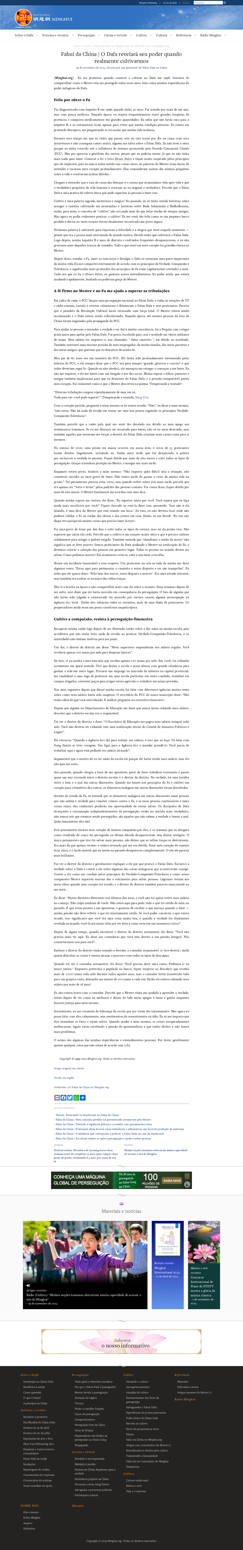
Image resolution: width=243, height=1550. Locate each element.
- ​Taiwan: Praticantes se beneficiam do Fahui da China (86, 1115)
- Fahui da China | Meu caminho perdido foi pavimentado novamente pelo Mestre (102, 1119)
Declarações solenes (86, 1495)
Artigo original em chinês (69, 1068)
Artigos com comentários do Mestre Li (148, 1445)
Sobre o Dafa (24, 35)
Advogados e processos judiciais (93, 1489)
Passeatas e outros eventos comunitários (38, 1451)
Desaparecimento (85, 1419)
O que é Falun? (32, 1397)
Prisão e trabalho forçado (89, 1408)
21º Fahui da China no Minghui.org (150, 46)
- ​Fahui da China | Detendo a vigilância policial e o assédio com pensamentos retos (103, 1124)
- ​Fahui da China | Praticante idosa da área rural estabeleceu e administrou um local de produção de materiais (119, 1129)
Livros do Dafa (170, 2)
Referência (183, 35)
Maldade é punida (85, 1464)
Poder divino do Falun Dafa (142, 1418)
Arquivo (27, 1523)
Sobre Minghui (31, 1517)
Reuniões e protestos (35, 1416)
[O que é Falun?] (23, 8)
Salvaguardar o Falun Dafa (141, 1407)
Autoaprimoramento (138, 1387)
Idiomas (186, 2)
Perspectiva (132, 1466)
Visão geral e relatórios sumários (94, 1381)
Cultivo (141, 35)
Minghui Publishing (148, 2)
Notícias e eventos (55, 35)
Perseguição (86, 35)
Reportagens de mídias (36, 1469)
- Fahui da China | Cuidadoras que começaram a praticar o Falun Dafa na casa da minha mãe (109, 1133)
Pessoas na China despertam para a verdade (95, 1471)
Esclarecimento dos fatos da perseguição (142, 1399)
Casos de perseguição (87, 1414)
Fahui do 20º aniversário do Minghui (147, 1461)
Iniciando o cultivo (137, 1381)
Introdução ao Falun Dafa (38, 1381)
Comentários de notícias (37, 1480)
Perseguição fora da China (90, 1424)
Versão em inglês (64, 1078)
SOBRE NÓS (29, 1506)
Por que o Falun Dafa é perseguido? (95, 1387)
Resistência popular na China (92, 1479)
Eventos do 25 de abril (36, 1427)
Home (77, 46)
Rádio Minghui (210, 35)
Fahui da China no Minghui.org (111, 46)
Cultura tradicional (137, 1480)
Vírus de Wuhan (84, 1430)
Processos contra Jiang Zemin (92, 1484)
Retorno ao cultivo (137, 1423)
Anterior (58, 1145)
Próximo (128, 1145)
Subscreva (29, 1528)
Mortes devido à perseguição (91, 1392)
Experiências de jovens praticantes (146, 1412)
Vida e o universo (136, 1491)
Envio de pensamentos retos (142, 1429)
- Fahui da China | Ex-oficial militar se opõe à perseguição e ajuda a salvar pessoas (102, 1138)
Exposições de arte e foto (38, 1438)
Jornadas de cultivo (137, 1392)
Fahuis (130, 1434)
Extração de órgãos (86, 1397)
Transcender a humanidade (142, 1455)
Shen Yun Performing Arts (38, 1444)
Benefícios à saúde (34, 1387)
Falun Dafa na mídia (35, 1458)
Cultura (161, 35)
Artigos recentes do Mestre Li (194, 1392)
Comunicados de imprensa (38, 1474)
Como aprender (32, 1392)
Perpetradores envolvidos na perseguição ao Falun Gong (91, 1437)
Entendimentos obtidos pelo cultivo (147, 1450)
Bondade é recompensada (89, 1458)
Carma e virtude (115, 35)
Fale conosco (30, 1512)
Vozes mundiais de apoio (37, 1485)
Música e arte (134, 1485)
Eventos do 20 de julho (36, 1433)
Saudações (29, 1464)
